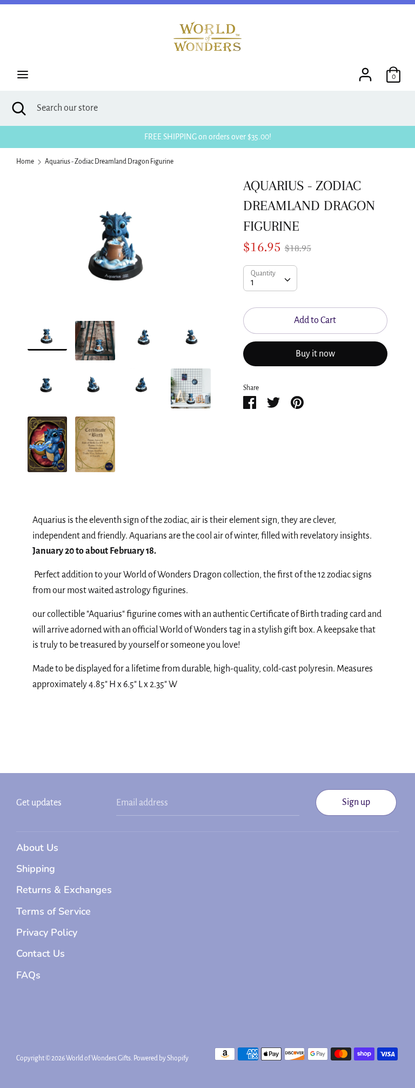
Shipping (35, 868)
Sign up (356, 802)
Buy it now (315, 354)
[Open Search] (18, 108)
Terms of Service (53, 911)
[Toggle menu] (23, 74)
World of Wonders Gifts (98, 1058)
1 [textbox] (252, 282)
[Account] (365, 71)
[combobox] (270, 278)
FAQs (28, 975)
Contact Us (40, 953)
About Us (37, 847)
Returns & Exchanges (64, 889)
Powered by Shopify (161, 1058)
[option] (119, 248)
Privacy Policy (46, 932)
